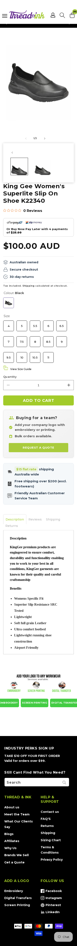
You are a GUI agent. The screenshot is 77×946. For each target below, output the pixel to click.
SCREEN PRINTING (34, 702)
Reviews (35, 519)
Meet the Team (17, 814)
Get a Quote (14, 862)
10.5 (35, 355)
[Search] (64, 782)
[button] (62, 15)
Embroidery (13, 891)
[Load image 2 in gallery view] (42, 166)
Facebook (51, 892)
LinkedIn (50, 913)
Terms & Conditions (50, 849)
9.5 (8, 355)
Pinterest (51, 906)
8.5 (48, 339)
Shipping (28, 285)
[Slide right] (44, 138)
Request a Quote (38, 447)
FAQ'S (46, 819)
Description (15, 519)
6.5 (61, 324)
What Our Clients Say (18, 824)
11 (48, 355)
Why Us (10, 848)
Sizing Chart (51, 840)
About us (11, 807)
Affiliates (11, 841)
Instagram (51, 899)
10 (22, 355)
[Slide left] (26, 138)
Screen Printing (17, 905)
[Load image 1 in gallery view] (19, 166)
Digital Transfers (18, 898)
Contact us (50, 812)
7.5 (21, 339)
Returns (11, 526)
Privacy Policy (52, 859)
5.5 (35, 324)
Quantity (10, 376)
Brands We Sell (16, 855)
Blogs (8, 834)
